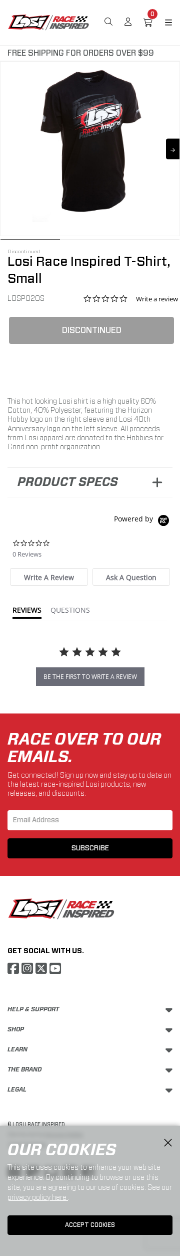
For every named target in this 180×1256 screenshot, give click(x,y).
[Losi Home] (49, 21)
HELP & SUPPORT (33, 1009)
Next (173, 148)
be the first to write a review (90, 676)
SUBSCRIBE (90, 848)
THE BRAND (25, 1069)
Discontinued (92, 330)
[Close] (168, 1143)
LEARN (18, 1049)
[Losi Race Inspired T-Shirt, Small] (90, 142)
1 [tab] (30, 242)
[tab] (49, 577)
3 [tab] (150, 242)
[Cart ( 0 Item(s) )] (148, 22)
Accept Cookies (90, 1225)
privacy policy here (38, 1197)
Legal (17, 1090)
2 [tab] (90, 242)
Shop (16, 1029)
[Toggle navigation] (162, 23)
